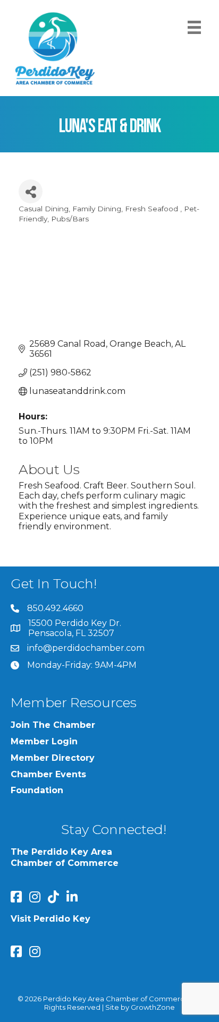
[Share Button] (31, 191)
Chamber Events (48, 774)
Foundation (37, 790)
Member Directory (53, 758)
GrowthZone (153, 1007)
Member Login (44, 741)
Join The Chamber (53, 725)
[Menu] (194, 27)
